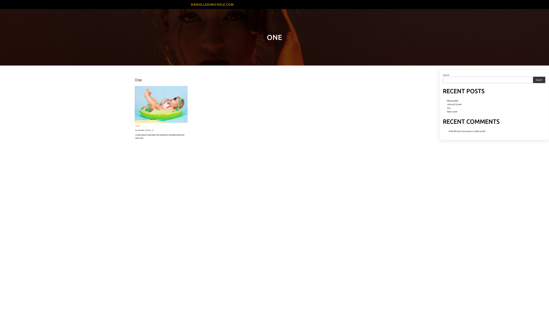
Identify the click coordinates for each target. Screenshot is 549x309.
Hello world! (452, 112)
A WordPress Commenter (460, 131)
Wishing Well (452, 101)
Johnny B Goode (454, 104)
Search (446, 75)
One (449, 108)
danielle (141, 130)
